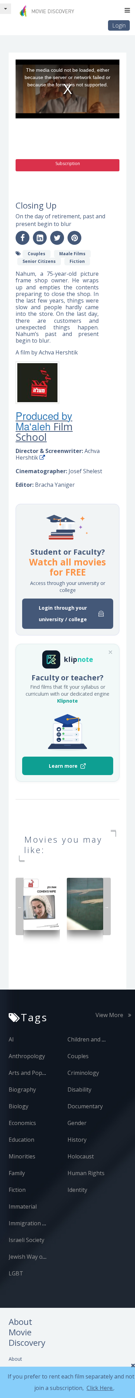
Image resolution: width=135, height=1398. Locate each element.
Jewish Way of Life (32, 1256)
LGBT (16, 1273)
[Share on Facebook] (22, 238)
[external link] (42, 457)
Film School (44, 432)
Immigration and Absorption (46, 1223)
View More (110, 1015)
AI (11, 1039)
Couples (78, 1056)
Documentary (85, 1106)
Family (17, 1173)
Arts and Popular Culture (41, 1073)
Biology (18, 1106)
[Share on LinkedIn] (40, 238)
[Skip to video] (5, 8)
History (77, 1139)
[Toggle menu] (127, 10)
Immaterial (23, 1206)
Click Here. (100, 1388)
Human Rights (86, 1173)
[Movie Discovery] (48, 10)
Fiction (17, 1190)
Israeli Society (26, 1240)
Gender (77, 1123)
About (15, 1359)
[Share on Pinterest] (74, 238)
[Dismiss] (110, 652)
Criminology (83, 1073)
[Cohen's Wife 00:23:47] (41, 903)
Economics (22, 1123)
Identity (77, 1190)
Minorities (22, 1156)
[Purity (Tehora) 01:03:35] (85, 903)
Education (21, 1139)
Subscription (67, 163)
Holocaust (81, 1156)
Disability (79, 1089)
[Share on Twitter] (57, 238)
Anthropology (27, 1056)
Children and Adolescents (100, 1039)
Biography (22, 1089)
